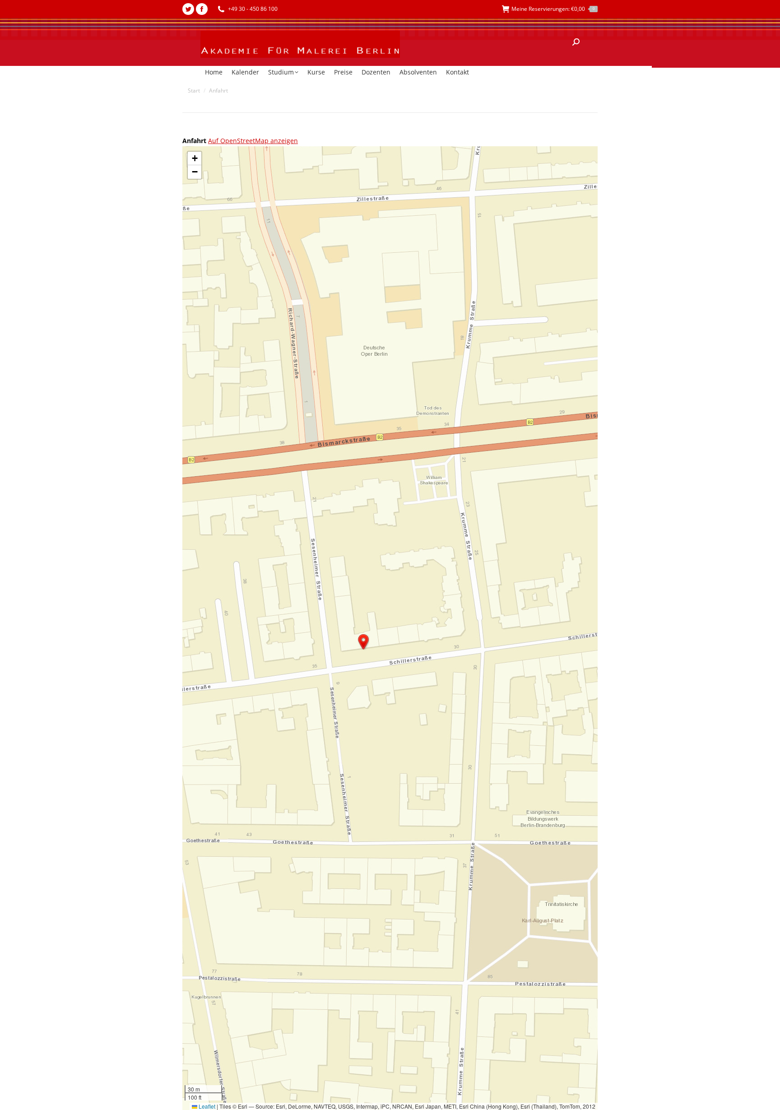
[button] (363, 642)
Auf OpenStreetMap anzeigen (253, 140)
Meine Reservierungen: (552, 9)
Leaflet (206, 1106)
